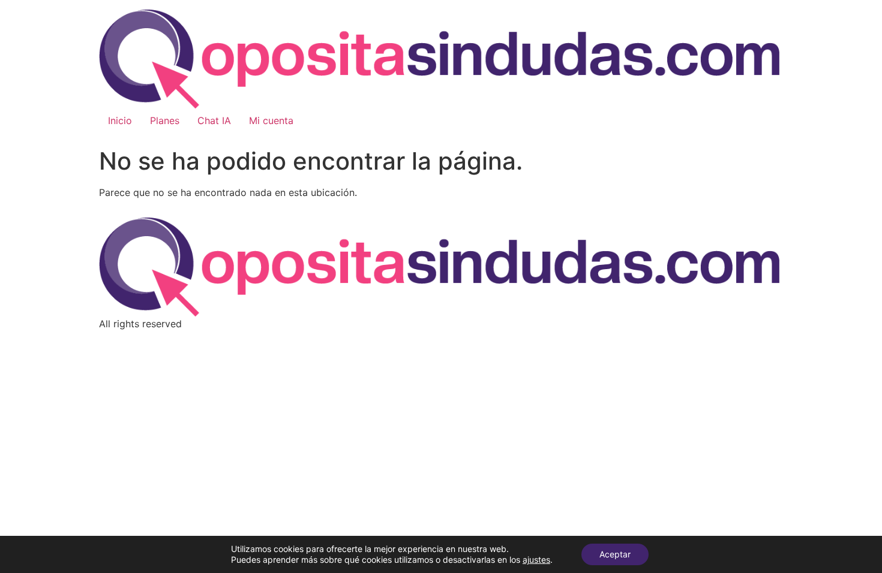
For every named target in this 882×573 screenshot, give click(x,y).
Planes (164, 120)
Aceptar (615, 554)
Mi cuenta (271, 120)
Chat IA (214, 120)
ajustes (536, 559)
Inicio (120, 120)
